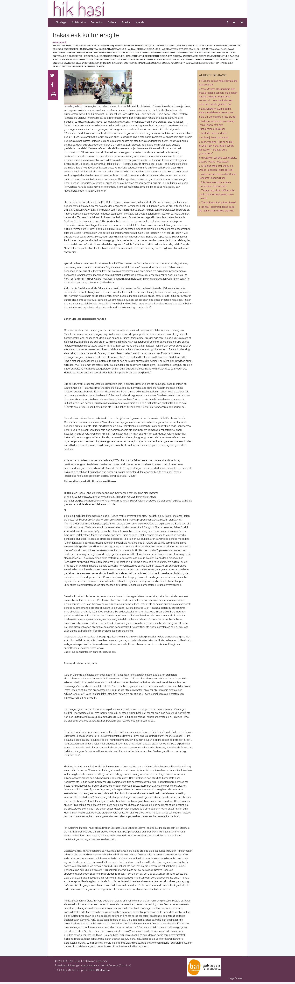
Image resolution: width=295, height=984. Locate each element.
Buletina (126, 22)
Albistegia (61, 22)
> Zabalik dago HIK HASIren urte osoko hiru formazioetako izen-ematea (216, 194)
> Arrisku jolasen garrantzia (214, 137)
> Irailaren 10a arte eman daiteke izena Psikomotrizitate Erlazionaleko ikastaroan (216, 125)
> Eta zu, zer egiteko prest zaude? (217, 116)
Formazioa (97, 22)
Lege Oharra (235, 978)
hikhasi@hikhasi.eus (99, 970)
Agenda (139, 22)
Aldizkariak (78, 22)
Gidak (111, 22)
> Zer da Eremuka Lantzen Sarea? (217, 202)
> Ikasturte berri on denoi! (213, 133)
